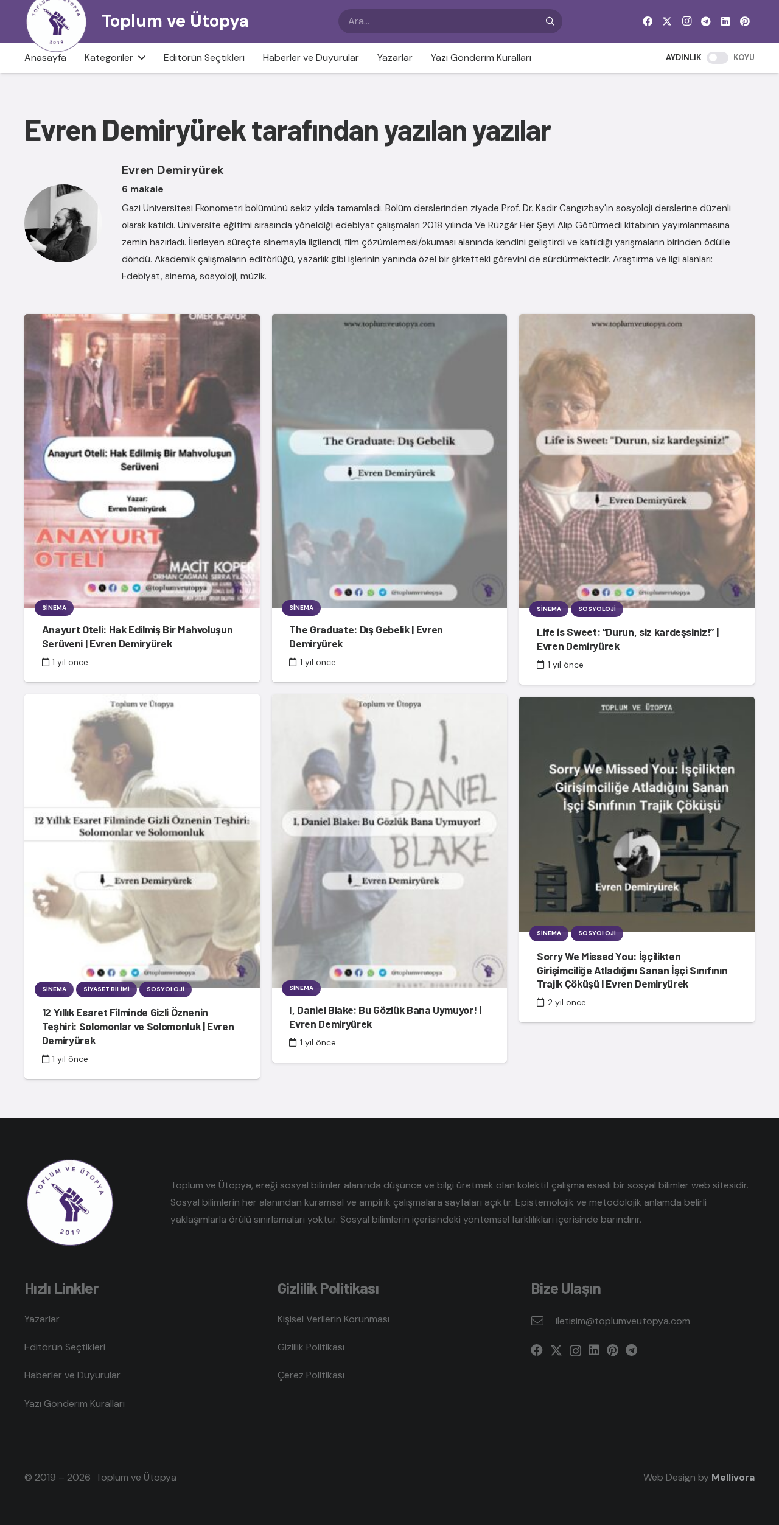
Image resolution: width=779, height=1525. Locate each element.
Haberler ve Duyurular (72, 1375)
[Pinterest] (745, 21)
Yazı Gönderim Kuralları (74, 1403)
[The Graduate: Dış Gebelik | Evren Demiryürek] (390, 461)
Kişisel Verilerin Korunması (334, 1319)
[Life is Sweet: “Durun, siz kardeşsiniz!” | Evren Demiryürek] (637, 461)
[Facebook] (647, 21)
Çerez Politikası (311, 1375)
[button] (139, 58)
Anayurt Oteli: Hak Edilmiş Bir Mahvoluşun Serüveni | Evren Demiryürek (137, 636)
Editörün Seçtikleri (64, 1347)
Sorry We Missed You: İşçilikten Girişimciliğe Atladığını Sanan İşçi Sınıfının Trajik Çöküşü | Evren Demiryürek (632, 970)
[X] (667, 21)
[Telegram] (706, 21)
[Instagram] (686, 21)
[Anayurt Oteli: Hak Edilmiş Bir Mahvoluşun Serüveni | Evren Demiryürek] (142, 461)
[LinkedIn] (725, 21)
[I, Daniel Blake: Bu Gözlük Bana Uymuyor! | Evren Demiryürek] (390, 841)
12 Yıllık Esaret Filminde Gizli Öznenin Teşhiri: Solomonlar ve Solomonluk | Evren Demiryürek (138, 1026)
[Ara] (550, 21)
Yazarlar (42, 1319)
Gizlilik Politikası (311, 1347)
